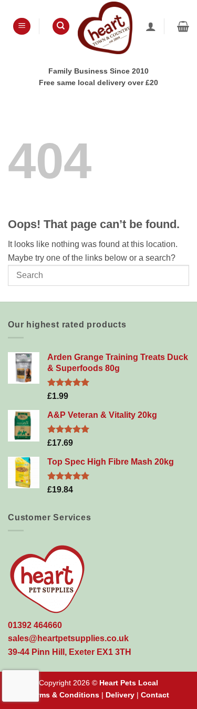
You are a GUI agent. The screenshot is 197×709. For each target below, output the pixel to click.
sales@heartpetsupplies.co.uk (68, 638)
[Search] (61, 26)
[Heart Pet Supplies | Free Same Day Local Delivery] (105, 28)
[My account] (151, 26)
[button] (21, 26)
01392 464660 (35, 625)
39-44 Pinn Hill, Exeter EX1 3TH (69, 652)
